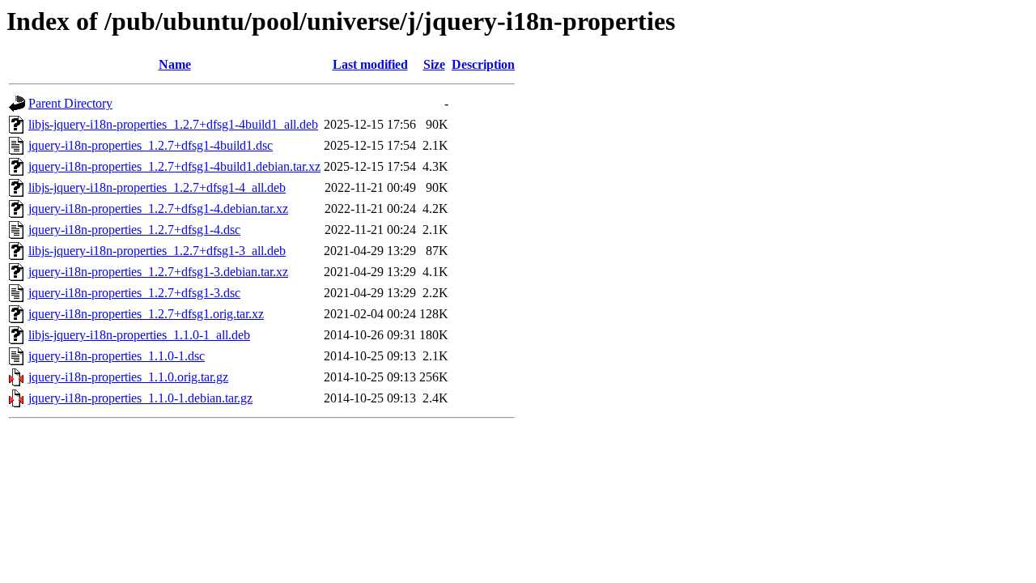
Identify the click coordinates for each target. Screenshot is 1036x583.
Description (483, 64)
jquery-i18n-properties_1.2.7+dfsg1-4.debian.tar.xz (158, 208)
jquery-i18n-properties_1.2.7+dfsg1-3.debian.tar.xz (158, 272)
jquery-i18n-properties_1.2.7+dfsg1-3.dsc (134, 293)
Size (434, 64)
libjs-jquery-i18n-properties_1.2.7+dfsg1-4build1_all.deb (173, 124)
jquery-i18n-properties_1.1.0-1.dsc (116, 356)
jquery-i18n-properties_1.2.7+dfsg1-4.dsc (134, 229)
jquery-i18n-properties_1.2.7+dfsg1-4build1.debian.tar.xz (174, 166)
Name (175, 64)
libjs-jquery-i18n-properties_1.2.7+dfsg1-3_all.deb (157, 250)
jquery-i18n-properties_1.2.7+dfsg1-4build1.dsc (150, 145)
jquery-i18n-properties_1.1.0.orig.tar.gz (128, 377)
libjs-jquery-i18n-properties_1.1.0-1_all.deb (139, 335)
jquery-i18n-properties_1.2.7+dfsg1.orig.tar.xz (146, 314)
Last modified (370, 64)
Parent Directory (70, 103)
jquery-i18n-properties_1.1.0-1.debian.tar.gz (140, 398)
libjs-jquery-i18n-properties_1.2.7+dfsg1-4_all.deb (157, 187)
